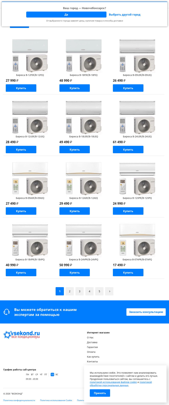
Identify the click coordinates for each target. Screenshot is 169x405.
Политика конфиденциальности (19, 400)
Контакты (92, 361)
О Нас (90, 337)
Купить (21, 88)
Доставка (92, 342)
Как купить (93, 356)
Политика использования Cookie (56, 400)
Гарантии (92, 347)
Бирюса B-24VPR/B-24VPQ (83, 259)
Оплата (91, 351)
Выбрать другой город (124, 14)
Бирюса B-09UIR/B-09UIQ (137, 75)
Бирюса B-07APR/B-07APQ (137, 259)
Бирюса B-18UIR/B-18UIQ (83, 136)
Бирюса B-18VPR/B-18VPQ (30, 259)
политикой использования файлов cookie (113, 382)
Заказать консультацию (146, 312)
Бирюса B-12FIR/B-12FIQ (30, 75)
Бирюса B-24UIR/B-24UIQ (137, 136)
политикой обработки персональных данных (121, 384)
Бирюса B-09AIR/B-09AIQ (30, 198)
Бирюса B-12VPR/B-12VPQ (137, 198)
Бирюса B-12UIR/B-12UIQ (30, 136)
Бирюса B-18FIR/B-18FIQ (84, 75)
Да (66, 14)
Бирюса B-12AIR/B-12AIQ (83, 198)
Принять (100, 393)
